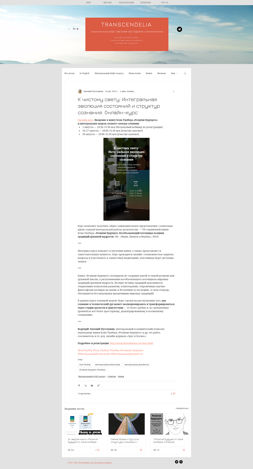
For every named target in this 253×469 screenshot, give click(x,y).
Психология (134, 73)
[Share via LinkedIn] (92, 385)
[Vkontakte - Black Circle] (181, 461)
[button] (185, 73)
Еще (173, 73)
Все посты (69, 73)
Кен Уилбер (85, 364)
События (112, 376)
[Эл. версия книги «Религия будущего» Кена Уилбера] (84, 424)
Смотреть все (182, 408)
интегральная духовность (137, 364)
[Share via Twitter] (85, 385)
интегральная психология (107, 364)
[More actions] (173, 91)
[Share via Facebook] (79, 385)
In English (84, 73)
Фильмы (161, 73)
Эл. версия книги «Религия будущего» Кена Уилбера (83, 440)
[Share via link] (98, 385)
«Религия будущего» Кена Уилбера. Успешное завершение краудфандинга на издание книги (169, 440)
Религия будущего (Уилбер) (92, 370)
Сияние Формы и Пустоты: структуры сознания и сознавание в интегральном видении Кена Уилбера (125, 440)
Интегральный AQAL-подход (109, 73)
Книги (149, 73)
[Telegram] (179, 29)
